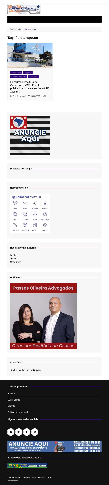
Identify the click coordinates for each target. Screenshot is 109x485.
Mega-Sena (15, 262)
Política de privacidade (18, 412)
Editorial (11, 394)
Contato (11, 406)
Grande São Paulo (19, 77)
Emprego (28, 73)
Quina (13, 258)
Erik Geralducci (19, 96)
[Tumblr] (27, 432)
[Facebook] (11, 432)
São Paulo (33, 77)
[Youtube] (35, 432)
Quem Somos (13, 400)
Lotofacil (14, 255)
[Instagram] (19, 432)
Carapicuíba (16, 73)
